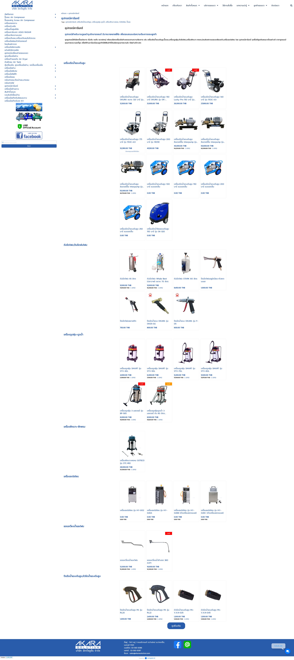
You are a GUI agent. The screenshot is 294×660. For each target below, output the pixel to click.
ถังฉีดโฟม (122, 22)
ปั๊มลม (128, 22)
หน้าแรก (64, 13)
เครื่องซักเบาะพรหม (112, 22)
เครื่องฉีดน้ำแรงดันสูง (84, 22)
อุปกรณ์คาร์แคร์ (71, 22)
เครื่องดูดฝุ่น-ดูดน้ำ (98, 22)
